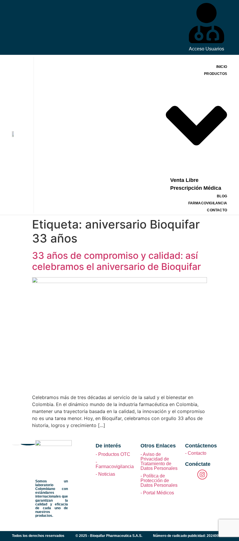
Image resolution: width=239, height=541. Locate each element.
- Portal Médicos (157, 492)
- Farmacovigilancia (115, 464)
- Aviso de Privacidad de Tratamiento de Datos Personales (159, 461)
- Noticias (105, 474)
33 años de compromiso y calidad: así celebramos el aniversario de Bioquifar (116, 261)
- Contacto (195, 453)
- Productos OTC (113, 454)
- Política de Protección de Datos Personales (159, 480)
